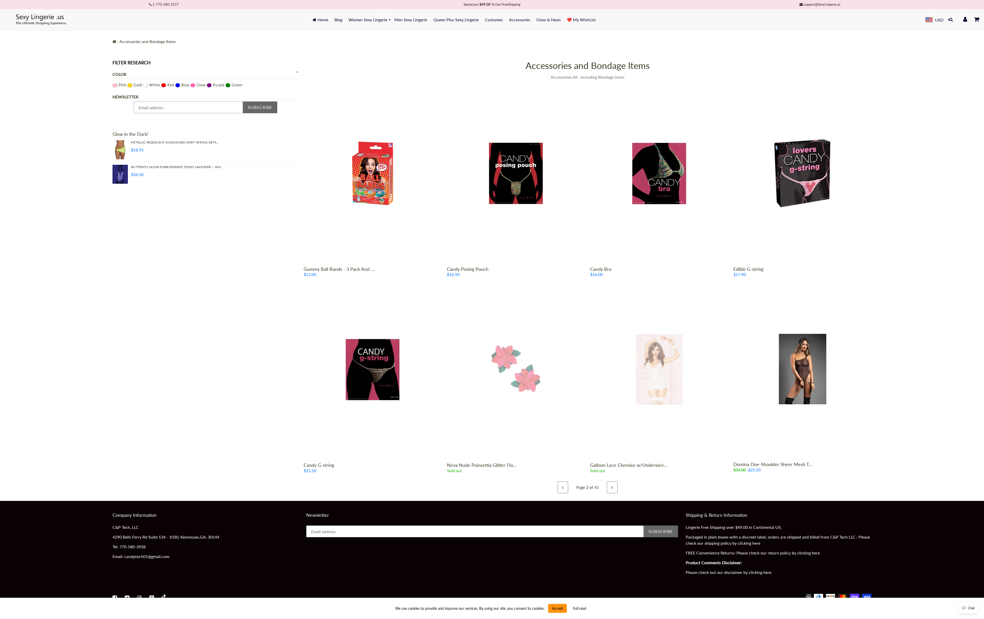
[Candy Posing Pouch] (516, 173)
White (154, 85)
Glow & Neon (548, 19)
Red (170, 85)
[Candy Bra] (659, 173)
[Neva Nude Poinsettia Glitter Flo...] (516, 369)
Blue (184, 85)
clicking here (749, 543)
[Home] (114, 41)
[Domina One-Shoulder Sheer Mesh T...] (802, 369)
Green (236, 85)
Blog (338, 19)
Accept (557, 608)
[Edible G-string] (802, 173)
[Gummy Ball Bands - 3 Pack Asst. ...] (373, 173)
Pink (121, 85)
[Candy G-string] (373, 369)
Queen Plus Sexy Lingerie (456, 19)
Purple (218, 85)
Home (322, 19)
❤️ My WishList (581, 19)
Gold (137, 85)
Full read (579, 608)
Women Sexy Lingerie (367, 19)
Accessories (519, 19)
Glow (200, 85)
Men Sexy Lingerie (410, 19)
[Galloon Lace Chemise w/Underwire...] (659, 369)
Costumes (494, 19)
